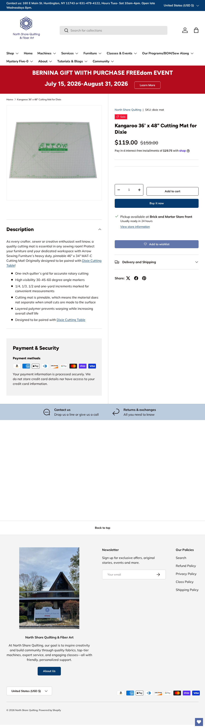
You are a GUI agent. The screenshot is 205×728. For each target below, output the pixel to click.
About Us (49, 671)
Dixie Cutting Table (71, 320)
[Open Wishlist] (199, 722)
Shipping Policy (187, 590)
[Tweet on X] (128, 278)
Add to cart (172, 191)
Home (28, 53)
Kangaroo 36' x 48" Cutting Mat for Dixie (39, 99)
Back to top (102, 528)
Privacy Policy (186, 574)
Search (181, 558)
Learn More (147, 85)
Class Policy (185, 582)
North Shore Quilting (128, 110)
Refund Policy (186, 566)
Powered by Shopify (50, 710)
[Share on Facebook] (136, 278)
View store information (135, 226)
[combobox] (113, 30)
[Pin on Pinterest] (144, 278)
